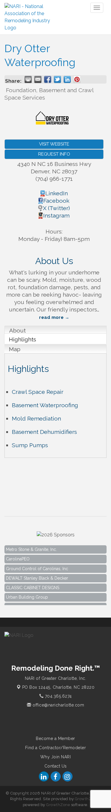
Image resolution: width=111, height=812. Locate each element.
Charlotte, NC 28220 (58, 687)
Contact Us (55, 766)
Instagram (56, 215)
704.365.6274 (58, 696)
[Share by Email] (37, 79)
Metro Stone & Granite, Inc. (31, 547)
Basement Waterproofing (45, 405)
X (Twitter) (56, 208)
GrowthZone (87, 799)
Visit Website (54, 144)
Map (14, 349)
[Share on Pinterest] (77, 79)
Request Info (54, 154)
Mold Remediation (36, 418)
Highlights (22, 339)
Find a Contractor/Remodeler (55, 747)
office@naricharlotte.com (57, 705)
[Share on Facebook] (47, 79)
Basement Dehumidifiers (44, 432)
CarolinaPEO (18, 556)
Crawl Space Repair (37, 392)
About (17, 330)
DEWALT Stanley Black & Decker (37, 576)
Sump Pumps (30, 445)
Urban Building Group (27, 595)
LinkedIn (56, 193)
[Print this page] (28, 79)
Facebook (56, 200)
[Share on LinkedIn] (67, 79)
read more (51, 317)
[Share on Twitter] (57, 79)
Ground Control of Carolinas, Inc (37, 566)
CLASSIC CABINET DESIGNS (32, 585)
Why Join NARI (55, 757)
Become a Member (55, 738)
